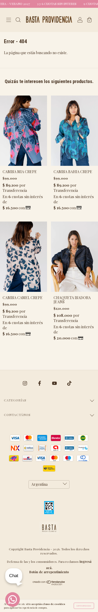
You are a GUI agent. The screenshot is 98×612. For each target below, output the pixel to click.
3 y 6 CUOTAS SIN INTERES (52, 4)
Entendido (84, 605)
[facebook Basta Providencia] (39, 383)
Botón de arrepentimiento (49, 572)
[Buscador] (18, 20)
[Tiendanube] (49, 583)
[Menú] (8, 20)
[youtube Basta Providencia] (54, 383)
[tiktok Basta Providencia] (69, 383)
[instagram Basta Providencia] (25, 383)
